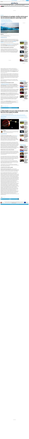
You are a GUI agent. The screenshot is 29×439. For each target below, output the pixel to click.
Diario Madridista (23, 5)
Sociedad (20, 5)
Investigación (12, 5)
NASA (16, 135)
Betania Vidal (2, 34)
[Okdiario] (14, 3)
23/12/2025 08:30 (2, 36)
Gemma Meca (4, 130)
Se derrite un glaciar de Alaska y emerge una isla (6, 20)
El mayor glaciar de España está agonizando (5, 19)
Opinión (18, 5)
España (5, 5)
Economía (7, 5)
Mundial (16, 5)
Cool (14, 5)
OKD (4, 197)
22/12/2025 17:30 (5, 132)
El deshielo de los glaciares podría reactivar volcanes (6, 21)
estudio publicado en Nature (9, 44)
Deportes (9, 5)
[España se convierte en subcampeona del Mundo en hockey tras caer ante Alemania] (22, 86)
